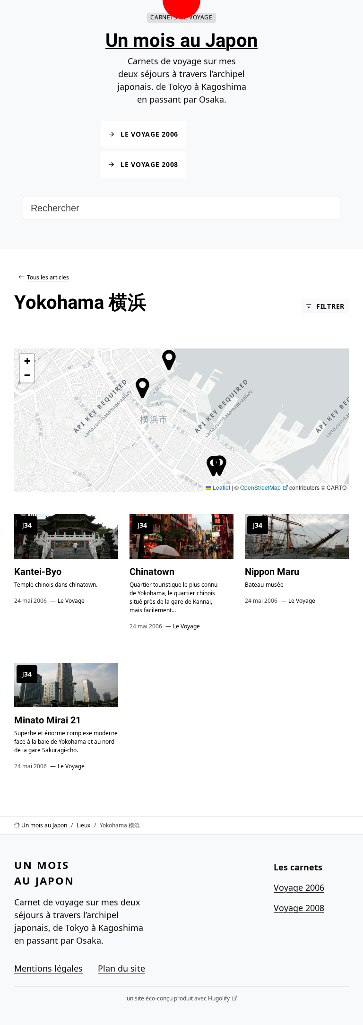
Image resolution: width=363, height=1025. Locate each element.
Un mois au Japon (181, 40)
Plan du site (121, 968)
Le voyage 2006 (149, 134)
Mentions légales (48, 968)
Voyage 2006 (299, 887)
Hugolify (219, 998)
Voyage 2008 (299, 907)
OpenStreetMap (260, 487)
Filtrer (330, 306)
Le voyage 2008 (149, 164)
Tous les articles (48, 277)
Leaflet (220, 487)
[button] (213, 466)
